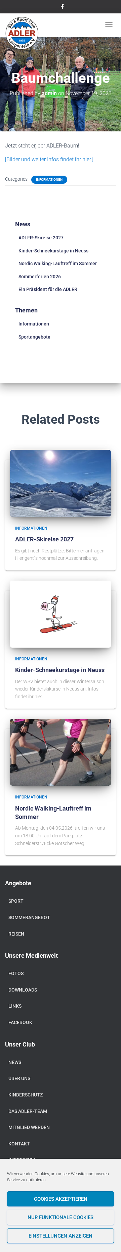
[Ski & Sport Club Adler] (22, 33)
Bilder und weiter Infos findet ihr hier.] (49, 159)
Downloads (22, 990)
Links (15, 1006)
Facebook (20, 1022)
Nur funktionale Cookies (60, 1217)
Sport (16, 901)
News (14, 1062)
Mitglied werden (29, 1127)
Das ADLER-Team (27, 1111)
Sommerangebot (29, 917)
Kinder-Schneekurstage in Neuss (53, 250)
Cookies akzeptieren (60, 1199)
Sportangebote (34, 337)
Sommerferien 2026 (39, 276)
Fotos (16, 973)
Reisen (16, 934)
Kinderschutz (25, 1094)
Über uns (19, 1078)
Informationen (49, 179)
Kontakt (19, 1143)
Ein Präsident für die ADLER (47, 289)
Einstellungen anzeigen (60, 1236)
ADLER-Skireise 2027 (41, 237)
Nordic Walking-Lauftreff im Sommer (57, 263)
